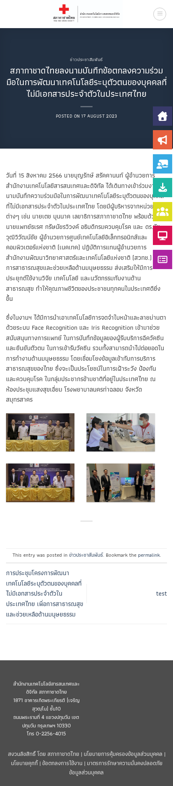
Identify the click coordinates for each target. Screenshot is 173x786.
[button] (159, 14)
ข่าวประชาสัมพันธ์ (86, 59)
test (161, 593)
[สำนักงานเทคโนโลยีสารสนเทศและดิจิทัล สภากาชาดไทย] (86, 14)
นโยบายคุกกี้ (24, 763)
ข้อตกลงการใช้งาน (62, 763)
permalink (149, 555)
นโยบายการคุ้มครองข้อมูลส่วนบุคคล (123, 753)
